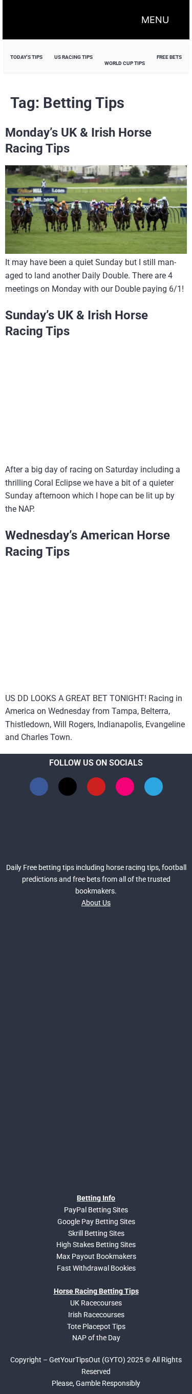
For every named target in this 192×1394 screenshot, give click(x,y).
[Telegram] (153, 786)
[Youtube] (96, 786)
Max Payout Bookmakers (96, 1256)
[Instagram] (125, 786)
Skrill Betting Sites (96, 1233)
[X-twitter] (67, 786)
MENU (155, 19)
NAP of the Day (96, 1338)
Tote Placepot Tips (96, 1326)
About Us (96, 903)
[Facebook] (39, 786)
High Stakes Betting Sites (96, 1244)
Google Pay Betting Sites (96, 1221)
